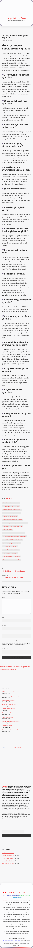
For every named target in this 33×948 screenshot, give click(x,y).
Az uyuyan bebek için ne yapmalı (11, 506)
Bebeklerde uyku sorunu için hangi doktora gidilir (14, 523)
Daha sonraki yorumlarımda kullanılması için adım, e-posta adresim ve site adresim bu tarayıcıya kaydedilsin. (16, 644)
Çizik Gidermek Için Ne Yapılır (13, 577)
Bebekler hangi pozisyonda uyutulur (11, 513)
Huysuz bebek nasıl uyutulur (10, 546)
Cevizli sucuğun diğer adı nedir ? (10, 729)
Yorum (3, 597)
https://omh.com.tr (5, 669)
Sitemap (13, 669)
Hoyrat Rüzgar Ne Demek (8, 858)
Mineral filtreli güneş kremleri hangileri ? (11, 696)
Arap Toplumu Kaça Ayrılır (8, 863)
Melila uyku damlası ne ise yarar (10, 549)
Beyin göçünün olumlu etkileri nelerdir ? (11, 721)
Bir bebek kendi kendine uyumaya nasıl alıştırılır (14, 536)
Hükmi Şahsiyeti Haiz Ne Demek (14, 571)
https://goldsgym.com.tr (23, 667)
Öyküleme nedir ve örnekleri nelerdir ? (11, 691)
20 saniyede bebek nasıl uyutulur (11, 503)
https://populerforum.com (7, 667)
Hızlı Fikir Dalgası (17, 18)
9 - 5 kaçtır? (5, 649)
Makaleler (9, 498)
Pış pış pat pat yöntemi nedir (10, 553)
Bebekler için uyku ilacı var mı (10, 516)
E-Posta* (4, 625)
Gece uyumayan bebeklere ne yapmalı (12, 539)
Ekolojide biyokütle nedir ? (8, 708)
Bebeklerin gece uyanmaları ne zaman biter (13, 533)
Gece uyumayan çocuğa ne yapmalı (11, 543)
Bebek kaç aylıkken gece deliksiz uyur (12, 509)
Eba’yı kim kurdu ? (6, 713)
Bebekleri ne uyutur (7, 529)
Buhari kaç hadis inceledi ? (8, 700)
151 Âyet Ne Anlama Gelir (8, 853)
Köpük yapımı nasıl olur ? (8, 717)
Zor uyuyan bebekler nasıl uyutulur (11, 559)
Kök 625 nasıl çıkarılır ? (7, 725)
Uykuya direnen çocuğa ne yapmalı (11, 556)
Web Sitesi (4, 633)
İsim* (3, 617)
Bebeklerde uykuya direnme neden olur (12, 526)
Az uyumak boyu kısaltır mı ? (9, 704)
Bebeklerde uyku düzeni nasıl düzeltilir (12, 519)
